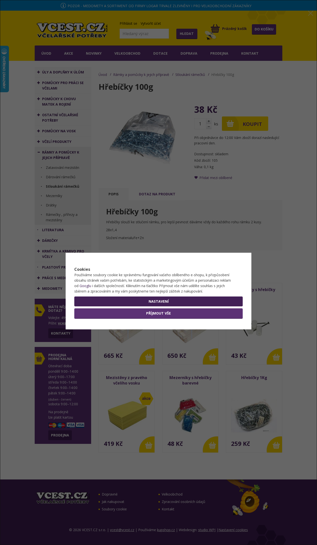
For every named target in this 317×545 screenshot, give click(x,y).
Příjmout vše (158, 313)
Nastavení (159, 301)
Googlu (85, 285)
